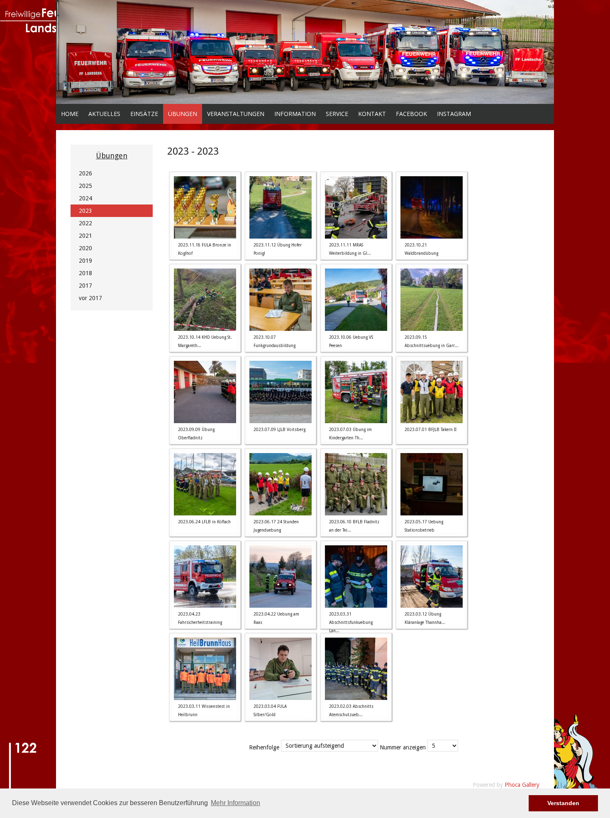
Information (295, 114)
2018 (85, 273)
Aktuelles (104, 114)
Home (69, 114)
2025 (85, 185)
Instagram (454, 114)
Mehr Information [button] (235, 802)
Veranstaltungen (235, 114)
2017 (85, 285)
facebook (411, 114)
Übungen (182, 114)
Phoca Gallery (522, 784)
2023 (85, 210)
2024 (85, 198)
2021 (85, 235)
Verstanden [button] (563, 803)
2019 (85, 260)
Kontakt (372, 114)
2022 (85, 223)
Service (337, 114)
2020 (85, 248)
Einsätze (144, 114)
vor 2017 (90, 298)
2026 (85, 173)
